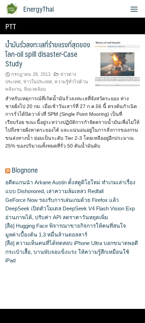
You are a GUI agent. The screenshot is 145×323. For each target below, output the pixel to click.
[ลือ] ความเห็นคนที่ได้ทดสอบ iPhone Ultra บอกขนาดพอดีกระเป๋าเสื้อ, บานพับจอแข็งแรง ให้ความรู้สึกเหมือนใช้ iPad (71, 251)
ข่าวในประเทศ (37, 81)
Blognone (25, 170)
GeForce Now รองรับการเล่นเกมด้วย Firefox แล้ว (62, 200)
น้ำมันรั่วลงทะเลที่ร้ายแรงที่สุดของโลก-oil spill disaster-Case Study (47, 54)
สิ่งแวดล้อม (35, 89)
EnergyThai (38, 9)
